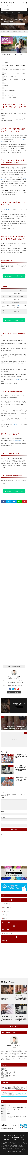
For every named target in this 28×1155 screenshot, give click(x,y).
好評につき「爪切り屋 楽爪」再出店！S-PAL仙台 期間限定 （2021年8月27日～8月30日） (21, 999)
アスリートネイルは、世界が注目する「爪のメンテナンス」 (13, 70)
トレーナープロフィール (8, 926)
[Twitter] (8, 501)
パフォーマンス (14, 12)
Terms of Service (15, 1151)
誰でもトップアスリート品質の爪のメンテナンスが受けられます (13, 80)
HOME (3, 31)
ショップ (9, 5)
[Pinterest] (24, 501)
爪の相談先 (16, 1137)
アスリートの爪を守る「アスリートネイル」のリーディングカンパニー (13, 66)
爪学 (4, 914)
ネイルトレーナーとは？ (8, 95)
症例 (4, 918)
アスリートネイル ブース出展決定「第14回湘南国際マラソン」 (21, 756)
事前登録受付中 (6, 83)
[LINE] (19, 501)
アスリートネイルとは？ (8, 92)
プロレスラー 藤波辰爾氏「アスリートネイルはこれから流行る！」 (21, 779)
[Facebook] (3, 501)
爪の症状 (5, 911)
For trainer (21, 1139)
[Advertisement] (14, 566)
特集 (5, 940)
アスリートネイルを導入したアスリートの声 (12, 76)
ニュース (21, 24)
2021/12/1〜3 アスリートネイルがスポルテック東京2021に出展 (7, 998)
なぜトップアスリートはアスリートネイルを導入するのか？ (13, 73)
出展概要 (5, 85)
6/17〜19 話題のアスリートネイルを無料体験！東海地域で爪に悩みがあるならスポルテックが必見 (20, 769)
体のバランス (20, 12)
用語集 (21, 1137)
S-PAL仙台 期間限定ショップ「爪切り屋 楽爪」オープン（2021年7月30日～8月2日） (7, 1018)
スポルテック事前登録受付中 (9, 97)
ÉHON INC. (16, 1148)
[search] (25, 9)
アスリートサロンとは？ (22, 5)
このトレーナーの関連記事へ (13, 692)
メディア (4, 5)
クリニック (6, 922)
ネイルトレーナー (8, 209)
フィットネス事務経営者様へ (9, 90)
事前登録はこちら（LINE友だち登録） (14, 276)
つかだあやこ (22, 1148)
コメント (3, 797)
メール (3, 817)
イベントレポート (7, 933)
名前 (2, 811)
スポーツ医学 (6, 903)
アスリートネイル (4, 12)
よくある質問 (7, 1139)
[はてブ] (14, 501)
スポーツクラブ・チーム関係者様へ (10, 87)
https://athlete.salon (11, 1120)
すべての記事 (14, 1139)
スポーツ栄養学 (7, 907)
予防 (9, 12)
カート (15, 5)
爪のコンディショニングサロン (10, 937)
